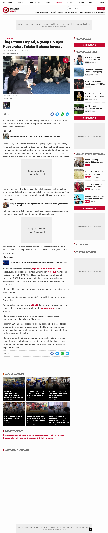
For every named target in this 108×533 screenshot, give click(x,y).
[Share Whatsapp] (62, 114)
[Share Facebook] (52, 114)
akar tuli (51, 438)
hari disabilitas (59, 435)
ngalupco (32, 438)
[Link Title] (79, 60)
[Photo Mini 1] (6, 105)
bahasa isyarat (48, 308)
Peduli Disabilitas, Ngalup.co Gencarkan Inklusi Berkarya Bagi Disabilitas (35, 136)
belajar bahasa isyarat (42, 435)
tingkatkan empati (11, 435)
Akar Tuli (52, 271)
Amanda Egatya (12, 53)
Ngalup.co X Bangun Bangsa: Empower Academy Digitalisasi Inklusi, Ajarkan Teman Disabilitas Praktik (39, 205)
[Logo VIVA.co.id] (12, 9)
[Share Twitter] (57, 114)
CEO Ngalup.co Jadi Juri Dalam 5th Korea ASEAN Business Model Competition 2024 (38, 262)
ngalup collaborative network (15, 438)
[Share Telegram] (67, 114)
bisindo (42, 438)
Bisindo (34, 305)
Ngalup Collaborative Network (46, 268)
